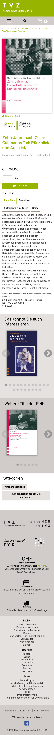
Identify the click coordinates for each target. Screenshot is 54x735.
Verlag (27, 656)
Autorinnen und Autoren (27, 630)
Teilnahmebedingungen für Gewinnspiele (27, 697)
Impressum (10, 710)
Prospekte (27, 659)
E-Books (27, 644)
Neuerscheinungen (27, 624)
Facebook (27, 665)
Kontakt (27, 654)
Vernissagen (27, 639)
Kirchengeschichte (15, 487)
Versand (42, 566)
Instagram (27, 671)
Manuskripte (27, 680)
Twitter (27, 668)
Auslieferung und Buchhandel (27, 683)
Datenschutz (25, 710)
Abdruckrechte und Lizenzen (27, 686)
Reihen (27, 633)
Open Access (27, 641)
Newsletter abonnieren (28, 717)
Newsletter (27, 662)
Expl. (16, 178)
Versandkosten (27, 689)
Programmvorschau (27, 627)
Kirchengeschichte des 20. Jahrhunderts (26, 496)
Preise (27, 692)
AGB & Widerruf (41, 710)
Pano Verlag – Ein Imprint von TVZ (27, 636)
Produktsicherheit (27, 695)
